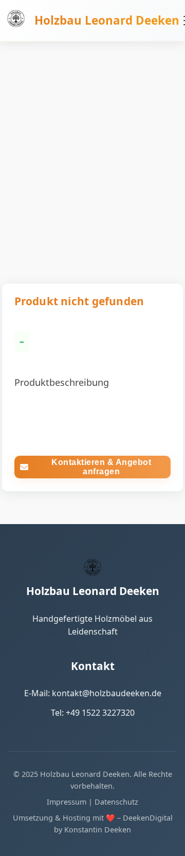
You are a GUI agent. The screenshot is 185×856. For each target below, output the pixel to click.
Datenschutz (116, 802)
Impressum (66, 802)
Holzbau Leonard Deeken (106, 20)
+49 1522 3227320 (100, 712)
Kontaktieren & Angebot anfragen (101, 467)
